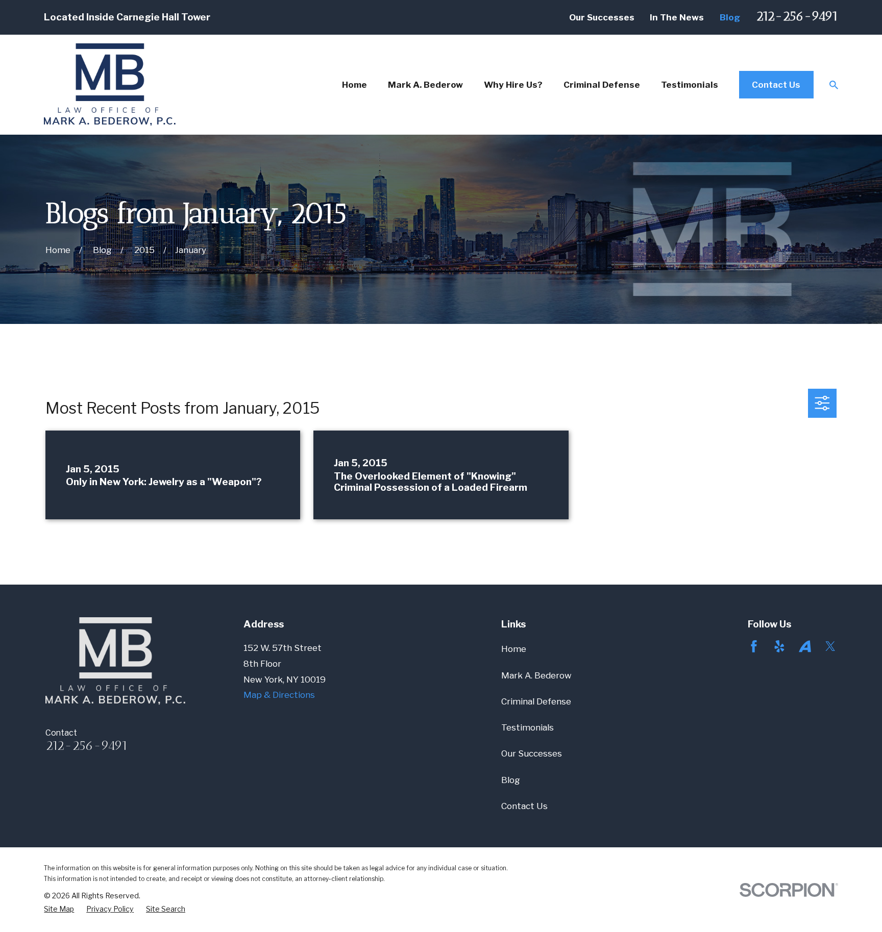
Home (513, 649)
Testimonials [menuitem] (689, 85)
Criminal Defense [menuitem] (602, 85)
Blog (730, 17)
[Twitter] (830, 646)
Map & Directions (279, 695)
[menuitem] (59, 909)
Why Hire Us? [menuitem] (513, 85)
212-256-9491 (797, 15)
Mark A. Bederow (536, 675)
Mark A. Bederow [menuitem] (425, 85)
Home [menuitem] (354, 85)
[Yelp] (779, 646)
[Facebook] (754, 646)
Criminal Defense (536, 701)
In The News (677, 17)
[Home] (110, 84)
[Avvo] (805, 646)
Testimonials (527, 727)
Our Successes (601, 17)
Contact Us (776, 85)
